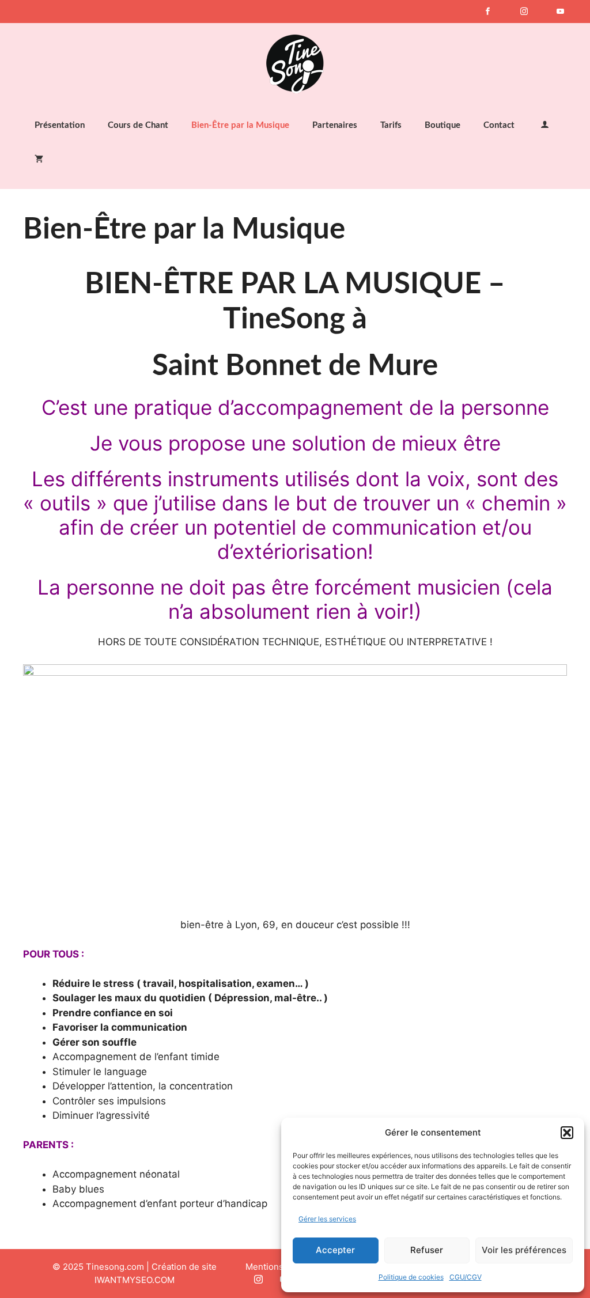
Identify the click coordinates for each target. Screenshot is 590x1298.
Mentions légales (280, 1266)
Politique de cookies (411, 1277)
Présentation (60, 125)
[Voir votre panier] (39, 160)
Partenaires (334, 125)
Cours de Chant (138, 125)
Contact (499, 125)
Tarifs (391, 125)
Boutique (442, 125)
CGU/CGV (465, 1277)
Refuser (426, 1249)
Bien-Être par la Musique (240, 125)
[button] (567, 1132)
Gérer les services (327, 1218)
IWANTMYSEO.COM (134, 1279)
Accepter (335, 1249)
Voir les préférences (524, 1249)
